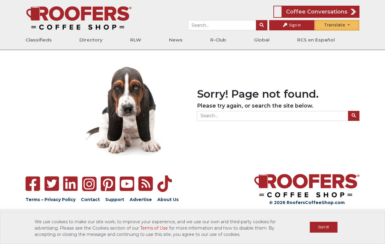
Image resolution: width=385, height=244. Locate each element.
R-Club (218, 40)
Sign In (294, 25)
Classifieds (39, 40)
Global (262, 40)
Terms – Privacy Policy (50, 199)
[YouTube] (127, 183)
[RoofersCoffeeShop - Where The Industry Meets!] (78, 17)
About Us (168, 199)
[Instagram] (89, 184)
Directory (91, 40)
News (176, 40)
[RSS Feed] (145, 183)
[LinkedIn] (70, 183)
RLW (135, 40)
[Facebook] (33, 183)
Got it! (323, 227)
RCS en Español (316, 40)
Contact (90, 199)
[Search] (261, 25)
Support (114, 199)
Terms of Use (154, 228)
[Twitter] (52, 183)
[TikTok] (164, 183)
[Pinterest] (108, 183)
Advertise (141, 199)
